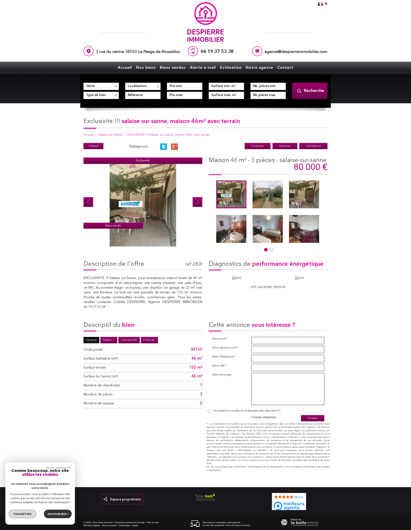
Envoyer (313, 418)
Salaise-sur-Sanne (110, 134)
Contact (285, 68)
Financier (149, 340)
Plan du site (153, 522)
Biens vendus (173, 68)
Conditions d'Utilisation (304, 467)
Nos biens (146, 68)
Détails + (108, 340)
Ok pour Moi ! (58, 514)
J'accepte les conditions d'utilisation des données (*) (246, 410)
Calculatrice (313, 146)
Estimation (231, 68)
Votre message (222, 374)
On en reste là (56, 468)
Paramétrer (22, 514)
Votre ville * (219, 365)
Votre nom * (219, 338)
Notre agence (259, 68)
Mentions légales (91, 525)
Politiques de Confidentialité (267, 467)
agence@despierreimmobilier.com (296, 52)
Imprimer (285, 146)
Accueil (125, 68)
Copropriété (129, 340)
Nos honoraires (109, 525)
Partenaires (124, 525)
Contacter (257, 146)
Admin (135, 525)
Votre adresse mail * (225, 347)
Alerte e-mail (203, 68)
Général (91, 340)
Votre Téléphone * (223, 356)
